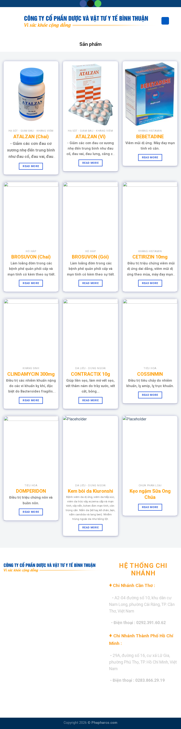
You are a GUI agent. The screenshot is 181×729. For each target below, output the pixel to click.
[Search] (165, 21)
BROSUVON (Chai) (31, 257)
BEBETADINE (150, 136)
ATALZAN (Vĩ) (90, 136)
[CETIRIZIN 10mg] (150, 214)
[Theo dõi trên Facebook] (83, 3)
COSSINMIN (150, 374)
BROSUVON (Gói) (90, 257)
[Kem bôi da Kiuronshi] (90, 449)
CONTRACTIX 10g (90, 374)
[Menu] (6, 20)
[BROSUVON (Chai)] (31, 214)
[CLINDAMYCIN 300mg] (31, 331)
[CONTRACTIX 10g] (90, 331)
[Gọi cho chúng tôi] (98, 3)
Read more (31, 166)
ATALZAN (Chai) (31, 136)
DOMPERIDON (31, 491)
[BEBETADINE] (150, 94)
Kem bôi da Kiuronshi (90, 491)
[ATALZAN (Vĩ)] (90, 94)
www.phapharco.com (42, 604)
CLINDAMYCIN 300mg (31, 374)
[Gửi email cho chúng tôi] (90, 3)
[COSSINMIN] (150, 331)
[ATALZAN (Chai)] (31, 94)
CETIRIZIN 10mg (150, 257)
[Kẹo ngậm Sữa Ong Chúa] (150, 449)
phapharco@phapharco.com (44, 613)
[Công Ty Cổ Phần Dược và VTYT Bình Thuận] (90, 21)
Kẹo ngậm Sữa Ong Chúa (150, 494)
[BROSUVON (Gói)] (90, 214)
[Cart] (175, 21)
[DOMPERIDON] (31, 449)
